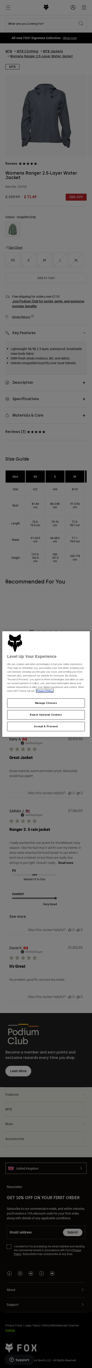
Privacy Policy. (44, 691)
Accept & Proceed (46, 726)
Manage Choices (46, 703)
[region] (46, 684)
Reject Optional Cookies (46, 714)
